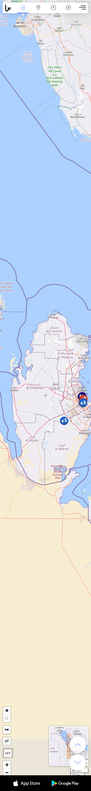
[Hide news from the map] (7, 741)
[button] (83, 403)
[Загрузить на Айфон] (27, 784)
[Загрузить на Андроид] (65, 784)
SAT (8, 753)
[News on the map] (9, 8)
